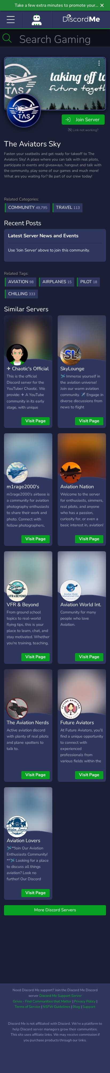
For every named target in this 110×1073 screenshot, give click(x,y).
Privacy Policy (85, 1001)
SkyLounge (72, 368)
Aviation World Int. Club (80, 608)
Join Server (87, 119)
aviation (21, 282)
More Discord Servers (55, 910)
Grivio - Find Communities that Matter (42, 1001)
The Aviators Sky (32, 144)
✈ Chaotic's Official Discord (28, 372)
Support (88, 1006)
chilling (21, 294)
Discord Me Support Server (60, 995)
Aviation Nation (77, 486)
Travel (68, 207)
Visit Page (35, 421)
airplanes (57, 282)
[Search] (7, 38)
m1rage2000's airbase (23, 490)
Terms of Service (27, 1006)
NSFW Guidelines (56, 1006)
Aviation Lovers (23, 840)
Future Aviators (77, 722)
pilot (88, 282)
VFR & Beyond (23, 604)
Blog (76, 1006)
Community (27, 207)
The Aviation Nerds (28, 722)
